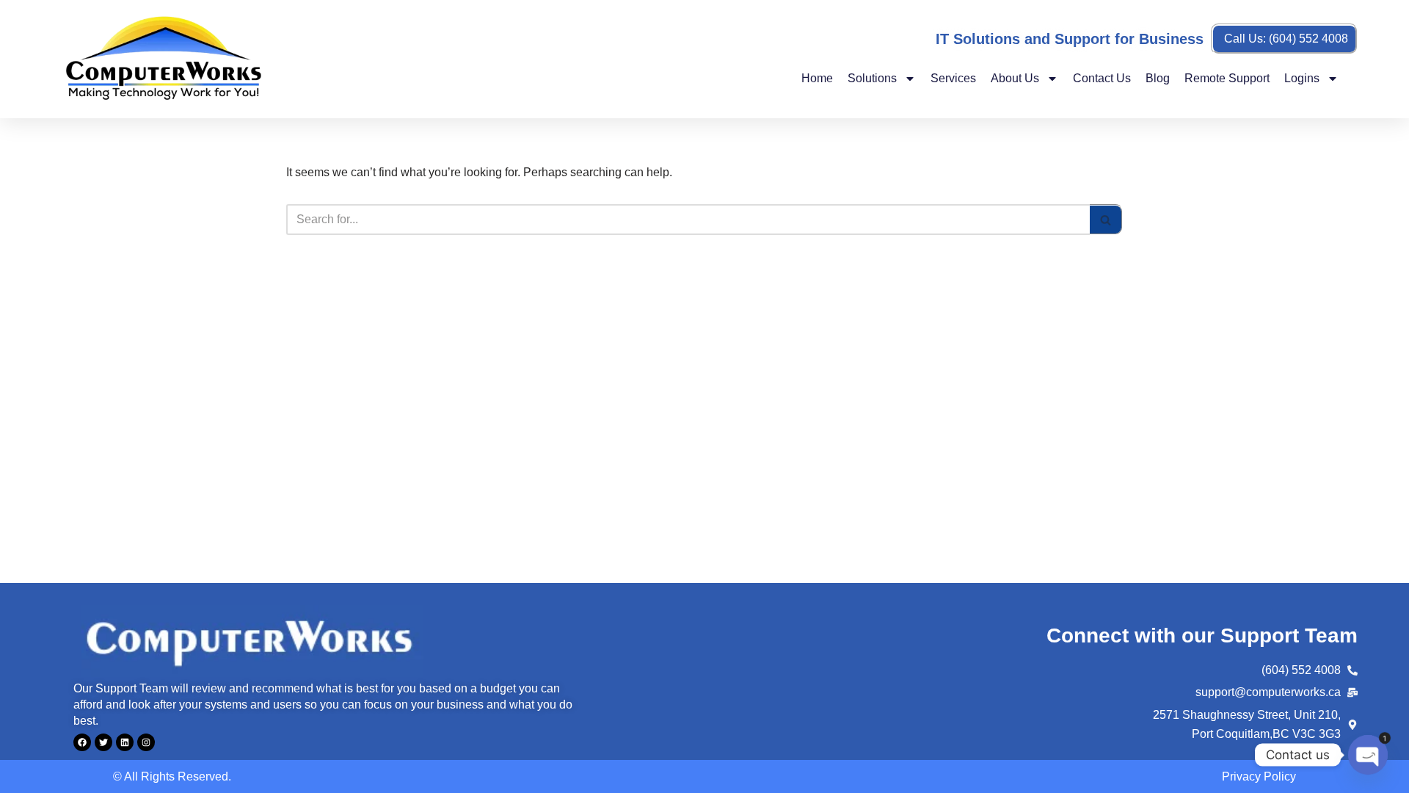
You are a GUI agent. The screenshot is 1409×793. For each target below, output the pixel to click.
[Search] (1106, 219)
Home (817, 78)
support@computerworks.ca (1268, 692)
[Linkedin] (125, 742)
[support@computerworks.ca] (1352, 692)
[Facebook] (82, 742)
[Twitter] (103, 742)
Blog (1158, 78)
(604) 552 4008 (1301, 670)
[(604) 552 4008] (1352, 670)
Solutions (872, 78)
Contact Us (1102, 78)
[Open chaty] (1368, 755)
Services (953, 78)
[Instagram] (146, 742)
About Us (1015, 78)
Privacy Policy (1259, 776)
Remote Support (1227, 78)
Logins (1301, 78)
